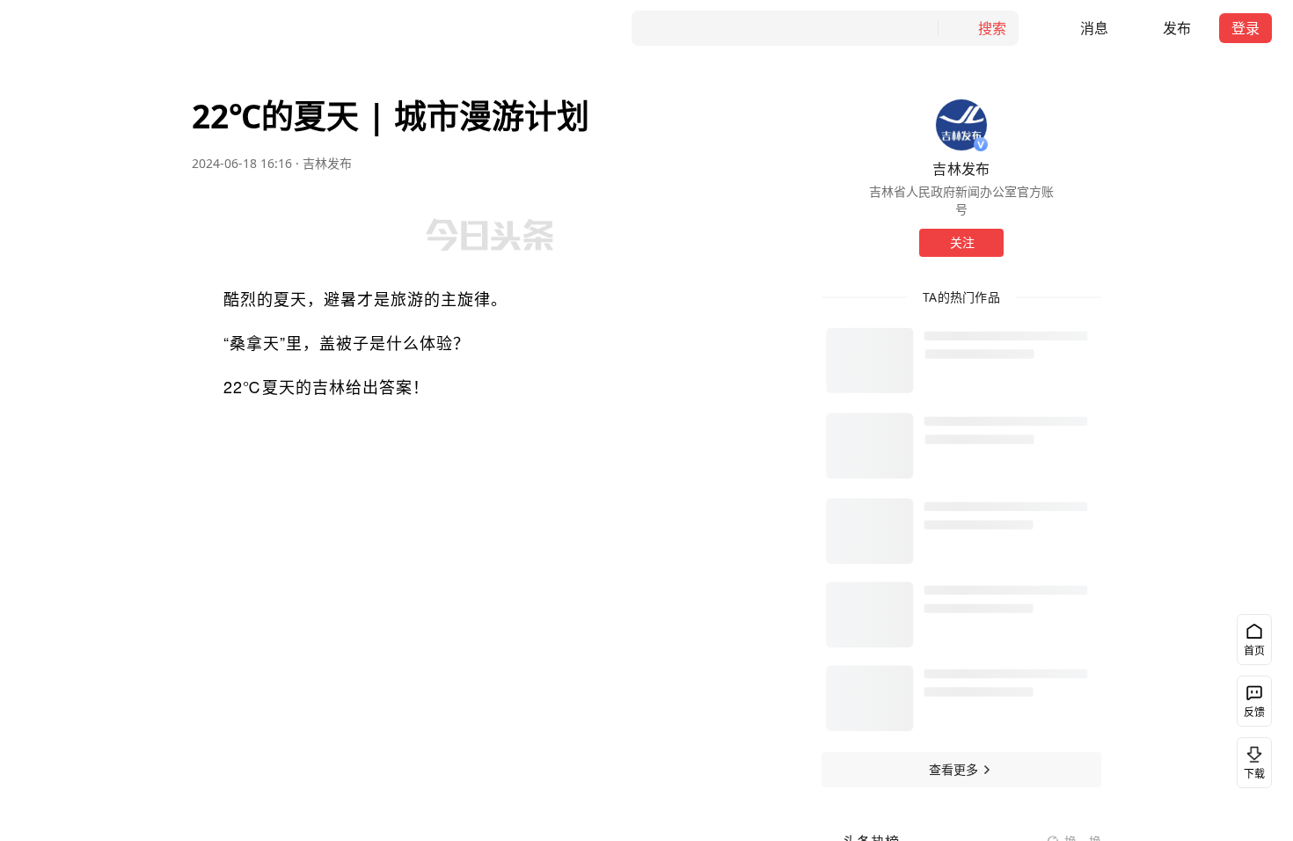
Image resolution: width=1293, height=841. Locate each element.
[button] (1081, 28)
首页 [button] (1254, 650)
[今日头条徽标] (65, 28)
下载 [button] (1254, 773)
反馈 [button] (1254, 712)
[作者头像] (961, 125)
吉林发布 (327, 163)
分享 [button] (117, 383)
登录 (1245, 28)
